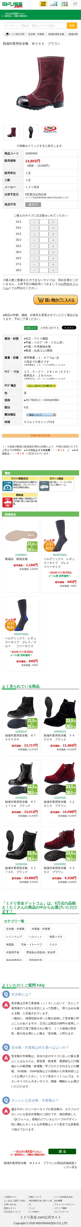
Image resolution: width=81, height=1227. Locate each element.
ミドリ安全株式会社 (63, 1197)
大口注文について (12, 1212)
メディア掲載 (60, 1208)
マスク (53, 944)
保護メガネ (56, 936)
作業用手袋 (12, 952)
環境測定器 (35, 960)
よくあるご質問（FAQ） (15, 1201)
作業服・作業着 (41, 928)
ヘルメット (35, 936)
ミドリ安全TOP (16, 34)
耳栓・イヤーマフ (31, 944)
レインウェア (14, 936)
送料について (35, 1197)
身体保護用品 (14, 960)
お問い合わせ (10, 1204)
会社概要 (58, 1201)
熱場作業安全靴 (56, 34)
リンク (32, 1208)
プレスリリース (61, 1212)
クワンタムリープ (51, 1119)
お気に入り (31, 328)
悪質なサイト (10, 1208)
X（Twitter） (34, 1212)
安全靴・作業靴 (36, 34)
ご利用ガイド (10, 1197)
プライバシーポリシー (64, 1204)
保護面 (10, 944)
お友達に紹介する (50, 327)
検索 (72, 25)
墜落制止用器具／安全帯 (40, 952)
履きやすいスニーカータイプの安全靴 (35, 1109)
